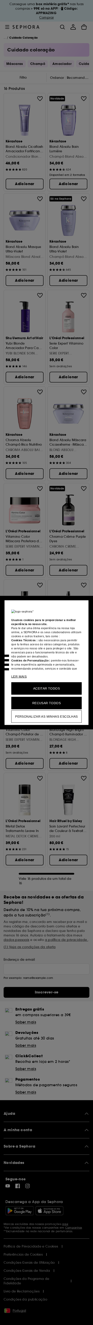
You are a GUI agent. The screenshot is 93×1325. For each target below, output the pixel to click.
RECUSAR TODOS (46, 703)
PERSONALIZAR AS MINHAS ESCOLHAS (46, 716)
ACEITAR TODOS (46, 688)
